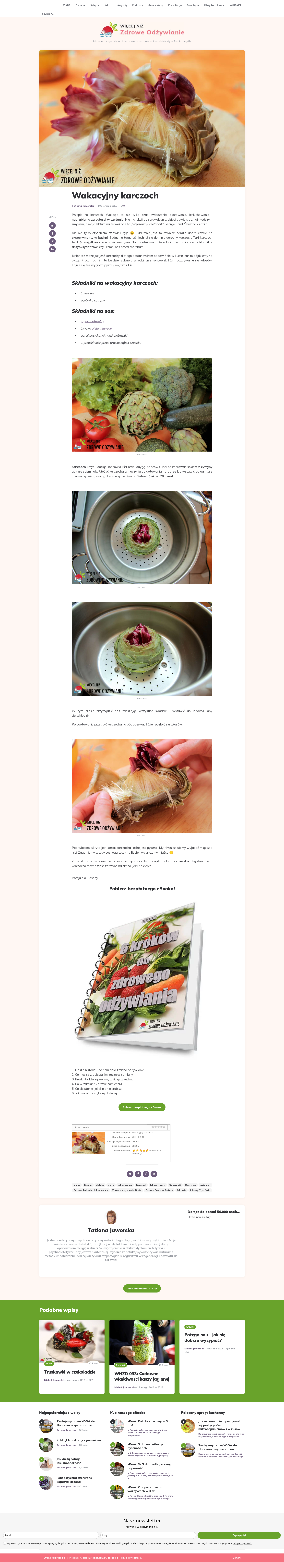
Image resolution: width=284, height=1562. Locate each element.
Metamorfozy (155, 5)
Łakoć (49, 1363)
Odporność (175, 1185)
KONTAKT (235, 5)
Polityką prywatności (130, 1557)
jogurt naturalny (92, 321)
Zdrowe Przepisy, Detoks (159, 1190)
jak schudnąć (125, 1185)
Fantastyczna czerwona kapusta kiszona (74, 1479)
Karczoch (141, 1185)
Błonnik (88, 1185)
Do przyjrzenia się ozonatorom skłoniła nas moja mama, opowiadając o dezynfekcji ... (221, 1435)
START (66, 5)
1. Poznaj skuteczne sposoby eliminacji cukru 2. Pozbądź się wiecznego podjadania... (148, 1433)
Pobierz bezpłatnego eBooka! (142, 1107)
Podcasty (137, 5)
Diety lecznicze (213, 5)
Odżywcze (190, 1185)
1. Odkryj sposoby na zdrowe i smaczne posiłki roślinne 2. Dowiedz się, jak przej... (149, 1454)
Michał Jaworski (53, 1380)
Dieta (111, 1185)
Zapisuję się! (239, 1535)
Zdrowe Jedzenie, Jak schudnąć (91, 1190)
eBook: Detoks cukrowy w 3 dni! (148, 1423)
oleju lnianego (102, 328)
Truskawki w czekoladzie (69, 1372)
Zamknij (237, 1557)
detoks (100, 1185)
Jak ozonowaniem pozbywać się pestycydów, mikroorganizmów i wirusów (219, 1425)
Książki (108, 5)
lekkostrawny (157, 1185)
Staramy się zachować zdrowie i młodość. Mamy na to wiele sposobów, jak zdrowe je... (221, 1455)
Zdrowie (181, 1190)
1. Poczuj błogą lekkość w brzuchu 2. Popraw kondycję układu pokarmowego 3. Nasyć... (150, 1497)
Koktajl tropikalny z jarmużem (79, 1440)
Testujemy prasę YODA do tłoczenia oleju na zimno (76, 1423)
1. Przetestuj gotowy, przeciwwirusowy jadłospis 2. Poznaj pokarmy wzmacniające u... (150, 1476)
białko (76, 1185)
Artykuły (122, 5)
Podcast (120, 1365)
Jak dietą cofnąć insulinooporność (69, 1461)
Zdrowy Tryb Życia (200, 1190)
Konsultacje (175, 5)
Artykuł (190, 1326)
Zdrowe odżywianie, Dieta (127, 1190)
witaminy (205, 1185)
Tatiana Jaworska (83, 206)
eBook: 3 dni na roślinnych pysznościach (147, 1446)
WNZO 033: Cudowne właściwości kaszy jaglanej (141, 1376)
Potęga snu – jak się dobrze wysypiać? (204, 1337)
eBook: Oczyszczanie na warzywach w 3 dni (145, 1489)
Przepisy (191, 5)
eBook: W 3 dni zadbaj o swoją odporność (150, 1466)
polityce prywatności (242, 1543)
